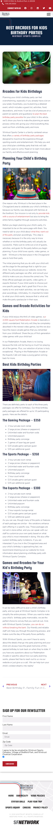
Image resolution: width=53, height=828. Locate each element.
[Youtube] (50, 8)
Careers (27, 807)
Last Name (8, 725)
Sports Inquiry (12, 807)
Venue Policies (38, 795)
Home (11, 795)
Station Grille (18, 801)
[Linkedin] (37, 8)
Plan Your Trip (35, 801)
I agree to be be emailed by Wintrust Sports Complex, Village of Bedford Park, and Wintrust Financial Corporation (25, 752)
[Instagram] (31, 8)
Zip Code (7, 742)
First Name (8, 716)
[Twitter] (44, 8)
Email (5, 733)
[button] (49, 14)
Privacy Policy (40, 807)
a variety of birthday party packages (28, 135)
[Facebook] (25, 8)
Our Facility (22, 795)
